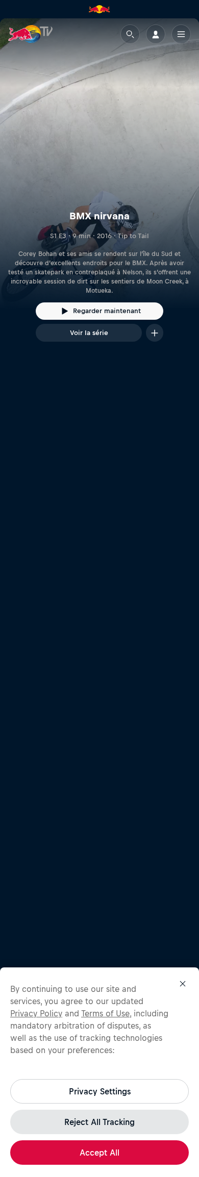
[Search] (130, 34)
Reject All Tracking (99, 1122)
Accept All (99, 1152)
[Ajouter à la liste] (154, 333)
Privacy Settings (100, 1091)
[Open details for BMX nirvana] (99, 189)
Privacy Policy (36, 1013)
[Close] (182, 984)
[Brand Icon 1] (99, 9)
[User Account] (155, 34)
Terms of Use (105, 1013)
